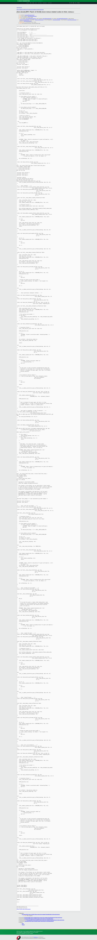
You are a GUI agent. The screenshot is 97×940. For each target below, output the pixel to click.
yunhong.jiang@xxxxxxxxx (24, 19)
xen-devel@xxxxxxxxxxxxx (29, 15)
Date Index (36, 9)
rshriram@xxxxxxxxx (56, 19)
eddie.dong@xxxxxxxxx (39, 19)
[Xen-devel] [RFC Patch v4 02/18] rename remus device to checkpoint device (38, 918)
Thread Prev (27, 9)
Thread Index (41, 9)
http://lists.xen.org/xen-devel (24, 909)
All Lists (20, 7)
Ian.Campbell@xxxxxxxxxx (31, 18)
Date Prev (18, 9)
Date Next (22, 9)
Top (17, 7)
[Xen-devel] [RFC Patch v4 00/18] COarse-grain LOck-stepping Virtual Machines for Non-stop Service (41, 914)
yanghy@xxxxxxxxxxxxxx (71, 19)
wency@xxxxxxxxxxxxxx (32, 16)
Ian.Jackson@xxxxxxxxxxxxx (62, 18)
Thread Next (32, 9)
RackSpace (36, 937)
